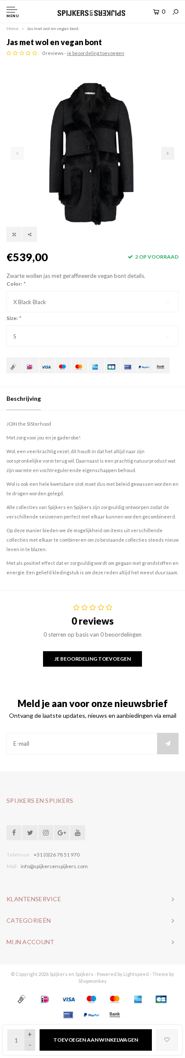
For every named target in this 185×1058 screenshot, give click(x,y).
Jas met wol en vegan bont (53, 28)
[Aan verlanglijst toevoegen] (167, 1040)
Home (12, 28)
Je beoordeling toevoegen (92, 659)
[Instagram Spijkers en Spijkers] (45, 832)
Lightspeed (136, 974)
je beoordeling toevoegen (95, 53)
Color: (15, 284)
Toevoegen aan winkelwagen (95, 1040)
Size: (13, 318)
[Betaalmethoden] (14, 365)
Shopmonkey (92, 981)
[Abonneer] (168, 743)
